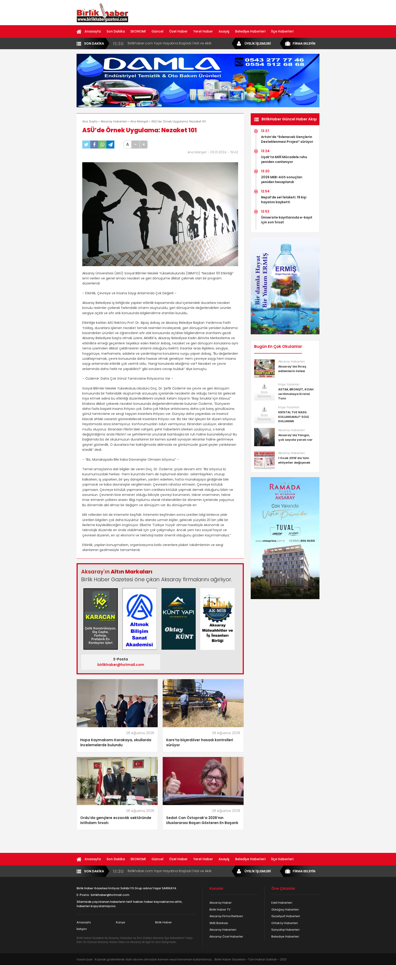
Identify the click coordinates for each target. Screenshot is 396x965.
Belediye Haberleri (250, 31)
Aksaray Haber (220, 902)
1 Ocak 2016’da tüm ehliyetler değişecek (294, 460)
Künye (120, 922)
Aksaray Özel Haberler (226, 936)
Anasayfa (93, 31)
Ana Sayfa (89, 121)
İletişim (82, 929)
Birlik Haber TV (220, 909)
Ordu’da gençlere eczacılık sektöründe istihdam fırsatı (115, 820)
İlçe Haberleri (282, 31)
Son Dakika (116, 31)
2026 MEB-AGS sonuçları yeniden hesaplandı (281, 179)
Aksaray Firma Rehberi (226, 916)
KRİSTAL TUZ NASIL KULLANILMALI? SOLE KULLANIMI (293, 416)
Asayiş (224, 31)
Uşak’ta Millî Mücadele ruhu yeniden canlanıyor (284, 159)
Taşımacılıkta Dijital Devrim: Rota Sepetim (161, 43)
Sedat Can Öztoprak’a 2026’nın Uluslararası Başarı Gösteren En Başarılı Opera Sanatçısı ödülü (202, 820)
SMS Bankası (218, 923)
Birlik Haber (163, 922)
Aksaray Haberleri (114, 121)
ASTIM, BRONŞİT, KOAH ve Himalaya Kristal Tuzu (296, 393)
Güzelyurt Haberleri (285, 916)
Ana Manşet (139, 121)
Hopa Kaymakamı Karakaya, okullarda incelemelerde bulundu (115, 743)
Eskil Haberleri (281, 902)
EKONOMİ (138, 31)
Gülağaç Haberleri (285, 909)
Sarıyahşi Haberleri (285, 929)
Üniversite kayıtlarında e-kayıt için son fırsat (286, 219)
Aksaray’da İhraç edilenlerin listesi (292, 368)
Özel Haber (178, 31)
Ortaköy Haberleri (284, 923)
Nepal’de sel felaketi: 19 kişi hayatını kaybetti (283, 199)
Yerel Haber (203, 31)
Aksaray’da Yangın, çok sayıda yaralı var (295, 437)
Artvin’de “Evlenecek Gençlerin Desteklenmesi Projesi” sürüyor (287, 139)
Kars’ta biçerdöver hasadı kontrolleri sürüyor (199, 743)
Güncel (157, 31)
